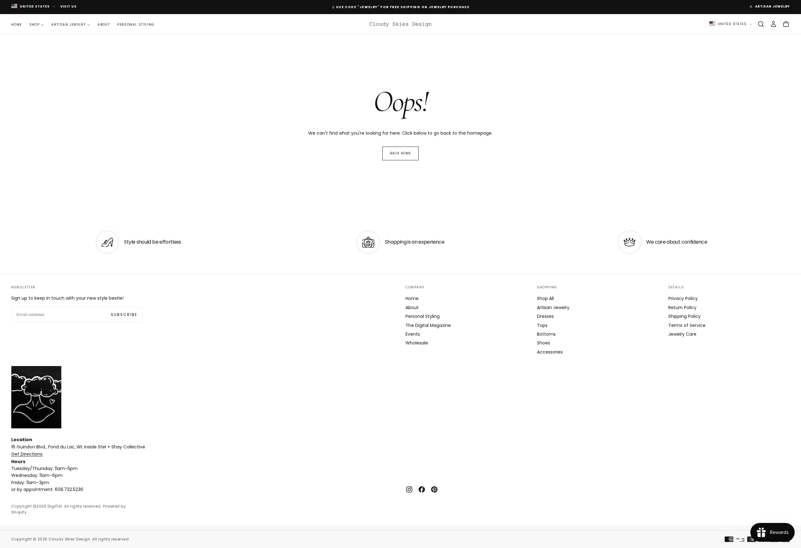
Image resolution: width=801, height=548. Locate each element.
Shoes (543, 343)
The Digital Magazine (428, 325)
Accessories (550, 352)
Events (413, 334)
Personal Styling (135, 24)
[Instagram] (409, 489)
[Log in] (773, 24)
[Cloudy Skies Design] (36, 397)
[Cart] (786, 24)
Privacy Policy (683, 298)
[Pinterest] (434, 489)
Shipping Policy (684, 316)
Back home (400, 153)
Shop (34, 24)
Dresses (545, 316)
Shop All (545, 298)
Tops (542, 325)
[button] (761, 24)
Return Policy (682, 307)
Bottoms (546, 334)
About (104, 24)
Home (16, 24)
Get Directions (27, 454)
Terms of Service (687, 325)
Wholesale (417, 343)
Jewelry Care (682, 334)
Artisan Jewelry (68, 24)
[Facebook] (422, 489)
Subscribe (124, 314)
